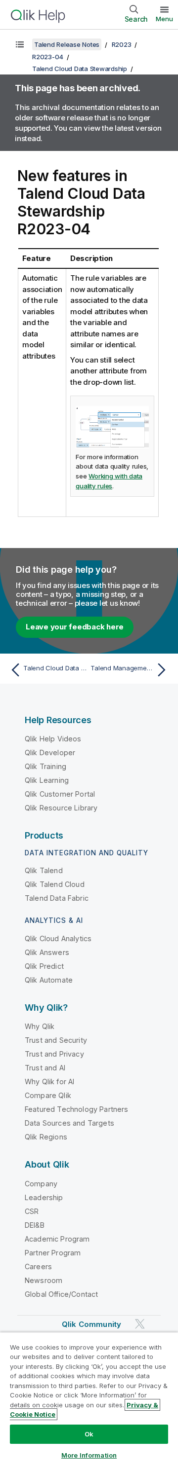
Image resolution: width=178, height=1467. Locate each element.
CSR (32, 1211)
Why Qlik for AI (49, 1081)
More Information (89, 1455)
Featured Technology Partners (76, 1109)
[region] (89, 1399)
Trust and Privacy (54, 1054)
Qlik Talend (44, 870)
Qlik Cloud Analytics (58, 938)
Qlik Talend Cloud (55, 884)
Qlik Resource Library (61, 808)
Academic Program (57, 1239)
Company (41, 1183)
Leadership (44, 1197)
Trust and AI (45, 1068)
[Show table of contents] (19, 44)
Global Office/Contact (61, 1294)
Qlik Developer (50, 752)
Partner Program (53, 1252)
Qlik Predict (44, 966)
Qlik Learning (47, 780)
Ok (89, 1434)
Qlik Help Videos (53, 738)
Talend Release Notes (66, 44)
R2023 (122, 44)
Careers (38, 1266)
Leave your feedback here (75, 626)
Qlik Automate (49, 980)
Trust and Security (56, 1040)
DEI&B (34, 1225)
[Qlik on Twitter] (140, 1323)
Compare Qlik (48, 1095)
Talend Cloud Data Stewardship (79, 69)
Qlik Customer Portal (60, 794)
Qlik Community (91, 1324)
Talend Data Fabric (57, 898)
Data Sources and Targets (69, 1123)
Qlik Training (45, 766)
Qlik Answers (47, 952)
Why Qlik (39, 1026)
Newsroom (43, 1280)
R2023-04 (47, 57)
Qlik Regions (46, 1137)
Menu (164, 19)
